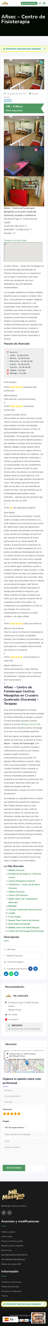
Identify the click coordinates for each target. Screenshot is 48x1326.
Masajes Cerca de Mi (30, 724)
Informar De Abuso (15, 962)
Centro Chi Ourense (18, 895)
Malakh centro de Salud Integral (23, 927)
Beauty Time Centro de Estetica (23, 920)
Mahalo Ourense (16, 870)
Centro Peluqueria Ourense (21, 881)
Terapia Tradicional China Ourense (25, 909)
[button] (26, 1063)
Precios (4, 1296)
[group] (24, 49)
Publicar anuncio (8, 1232)
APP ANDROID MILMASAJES (13, 1259)
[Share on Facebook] (30, 968)
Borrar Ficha (6, 1250)
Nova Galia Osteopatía (19, 924)
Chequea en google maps (15, 240)
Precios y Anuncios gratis (12, 1241)
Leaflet (18, 1072)
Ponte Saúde (14, 917)
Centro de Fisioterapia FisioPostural (26, 931)
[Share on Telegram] (16, 974)
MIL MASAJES (20, 995)
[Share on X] (35, 968)
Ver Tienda (12, 1015)
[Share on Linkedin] (6, 974)
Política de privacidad (10, 1286)
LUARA (11, 913)
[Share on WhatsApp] (11, 974)
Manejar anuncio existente (12, 1246)
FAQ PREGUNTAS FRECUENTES (14, 1255)
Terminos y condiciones (11, 1291)
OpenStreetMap (29, 1072)
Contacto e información (11, 1282)
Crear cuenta (6, 1236)
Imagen (6, 1121)
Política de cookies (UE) (11, 1264)
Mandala (12, 906)
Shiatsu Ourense (16, 892)
